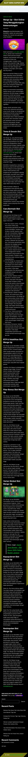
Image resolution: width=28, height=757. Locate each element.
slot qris (4, 746)
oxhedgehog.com (8, 686)
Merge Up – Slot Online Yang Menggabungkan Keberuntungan (13, 23)
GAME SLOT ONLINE (7, 16)
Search (3, 699)
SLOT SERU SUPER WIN (16, 755)
